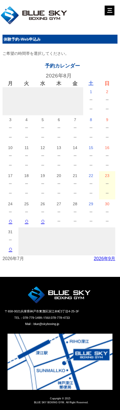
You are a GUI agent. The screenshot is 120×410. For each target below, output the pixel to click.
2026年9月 (104, 258)
